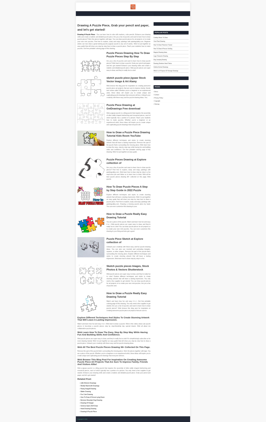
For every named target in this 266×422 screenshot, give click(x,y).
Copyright (157, 101)
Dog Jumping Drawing (160, 59)
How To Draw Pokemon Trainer (163, 45)
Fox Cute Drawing (87, 394)
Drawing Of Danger (87, 403)
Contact (156, 95)
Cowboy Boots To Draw (161, 37)
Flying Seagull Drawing (88, 389)
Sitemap (156, 104)
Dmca (156, 91)
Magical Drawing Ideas (160, 52)
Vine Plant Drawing (159, 41)
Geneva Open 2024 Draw (89, 406)
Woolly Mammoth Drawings (90, 386)
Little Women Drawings (88, 383)
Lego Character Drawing (161, 56)
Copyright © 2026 (82, 419)
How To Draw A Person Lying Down (93, 397)
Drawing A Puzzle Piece (86, 34)
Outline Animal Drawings (161, 67)
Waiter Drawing (86, 391)
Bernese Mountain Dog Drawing (91, 400)
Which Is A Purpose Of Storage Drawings (166, 71)
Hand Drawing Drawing (88, 408)
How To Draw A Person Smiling (163, 48)
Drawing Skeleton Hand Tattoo (163, 63)
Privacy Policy (158, 98)
